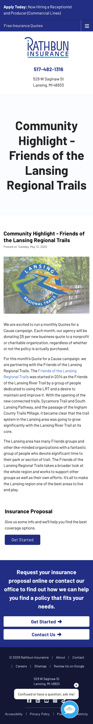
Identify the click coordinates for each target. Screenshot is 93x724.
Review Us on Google (69, 666)
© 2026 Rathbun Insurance (29, 657)
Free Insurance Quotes (23, 25)
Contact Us (43, 634)
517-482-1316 (48, 69)
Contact (78, 657)
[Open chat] (70, 709)
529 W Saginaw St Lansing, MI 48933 (47, 681)
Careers (21, 666)
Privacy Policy (40, 714)
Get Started (22, 539)
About (60, 657)
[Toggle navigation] (87, 25)
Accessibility (14, 714)
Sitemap (40, 666)
